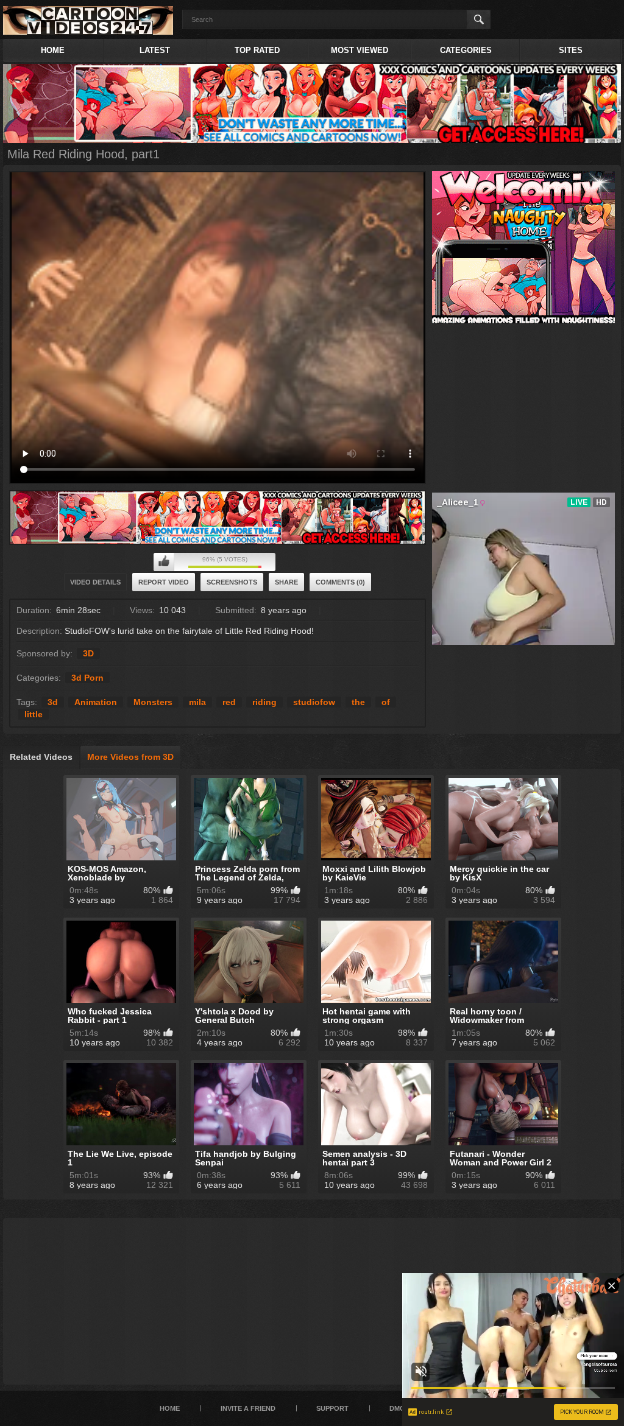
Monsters (152, 702)
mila (197, 702)
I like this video (164, 562)
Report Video (163, 582)
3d (53, 702)
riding (264, 702)
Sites (571, 50)
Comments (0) (340, 582)
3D (88, 653)
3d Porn (87, 678)
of (385, 702)
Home (53, 50)
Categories (466, 50)
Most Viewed (359, 50)
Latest (155, 50)
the (358, 702)
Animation (95, 702)
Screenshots (232, 582)
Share (286, 582)
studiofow (314, 702)
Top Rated (257, 50)
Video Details (95, 582)
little (33, 714)
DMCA (399, 1408)
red (229, 702)
